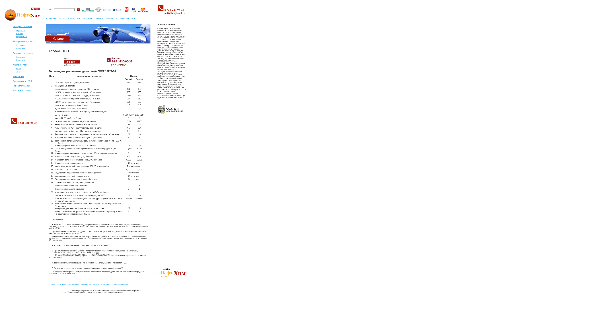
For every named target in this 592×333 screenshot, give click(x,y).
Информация (86, 284)
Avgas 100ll (20, 30)
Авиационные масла (22, 41)
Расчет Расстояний (22, 90)
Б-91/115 (19, 34)
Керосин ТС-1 (21, 37)
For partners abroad (21, 86)
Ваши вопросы (106, 284)
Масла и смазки (20, 65)
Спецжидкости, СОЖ (22, 81)
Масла (18, 69)
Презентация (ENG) (121, 284)
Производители (73, 284)
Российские (20, 45)
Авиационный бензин (22, 26)
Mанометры (18, 76)
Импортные (20, 48)
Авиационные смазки (23, 53)
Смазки (19, 72)
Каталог (63, 284)
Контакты (95, 284)
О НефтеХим (54, 284)
